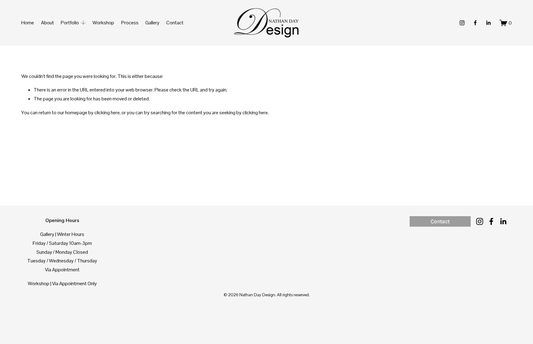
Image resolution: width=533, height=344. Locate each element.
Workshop (103, 22)
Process (129, 22)
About (47, 22)
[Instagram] (462, 23)
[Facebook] (475, 23)
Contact (175, 22)
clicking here (107, 112)
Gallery (152, 22)
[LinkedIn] (488, 23)
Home (27, 22)
